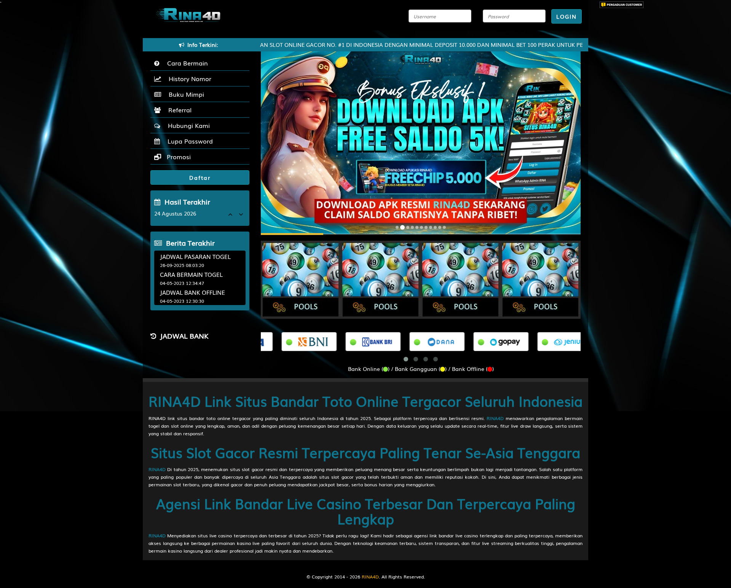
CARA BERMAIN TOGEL (191, 274)
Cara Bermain (185, 62)
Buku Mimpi (184, 94)
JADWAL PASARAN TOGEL (195, 256)
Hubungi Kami (187, 125)
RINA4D (495, 418)
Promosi (178, 156)
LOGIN (566, 16)
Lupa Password (188, 140)
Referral (178, 109)
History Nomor (188, 78)
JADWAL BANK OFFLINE (192, 292)
